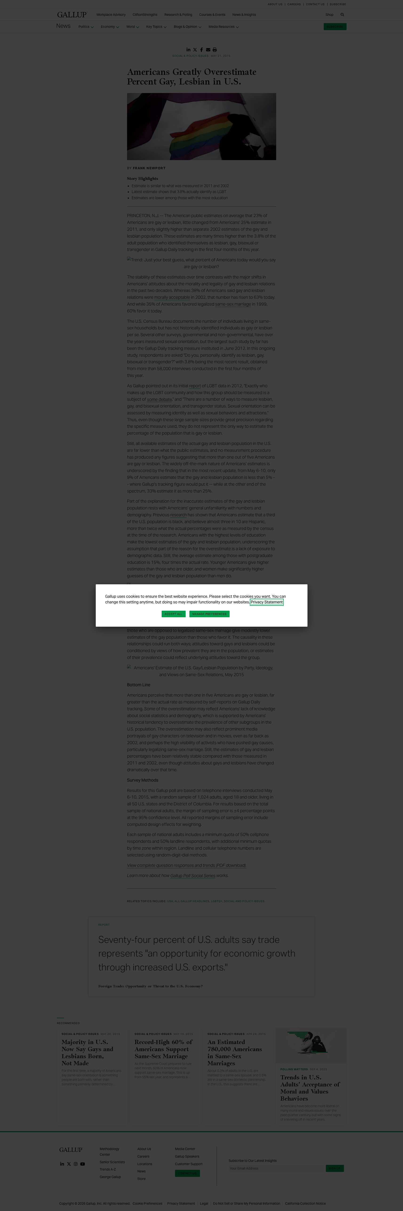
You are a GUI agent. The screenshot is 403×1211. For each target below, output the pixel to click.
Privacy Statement (267, 602)
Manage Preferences (209, 614)
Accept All (174, 614)
